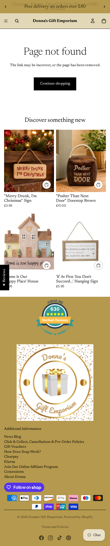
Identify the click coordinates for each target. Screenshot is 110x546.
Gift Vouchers (15, 447)
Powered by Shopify (78, 517)
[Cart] (103, 21)
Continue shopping (55, 84)
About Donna (15, 477)
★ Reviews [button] (4, 277)
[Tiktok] (60, 538)
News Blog (12, 437)
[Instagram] (50, 538)
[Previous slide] (5, 6)
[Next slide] (104, 6)
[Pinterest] (68, 538)
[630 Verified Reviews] (55, 338)
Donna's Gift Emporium (45, 517)
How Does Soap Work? (22, 452)
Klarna (9, 462)
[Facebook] (41, 538)
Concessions (14, 472)
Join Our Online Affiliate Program (31, 467)
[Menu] (6, 21)
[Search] (17, 21)
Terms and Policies (55, 527)
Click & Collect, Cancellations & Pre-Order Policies (44, 442)
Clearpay (11, 457)
